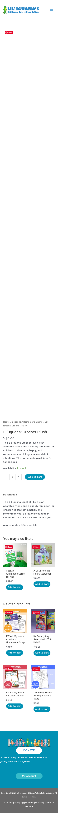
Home (6, 422)
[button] (29, 750)
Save (10, 32)
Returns (29, 802)
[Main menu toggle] (51, 9)
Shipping (19, 802)
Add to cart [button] (14, 587)
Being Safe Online (33, 422)
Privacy (39, 802)
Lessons (16, 422)
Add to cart (35, 476)
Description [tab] (10, 494)
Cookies (8, 802)
